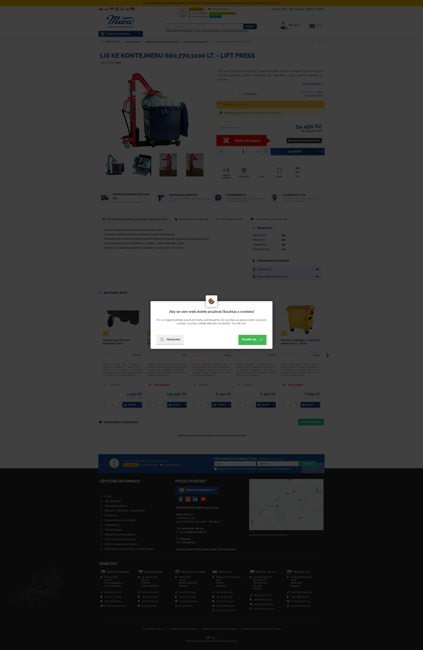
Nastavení (173, 339)
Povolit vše (249, 339)
